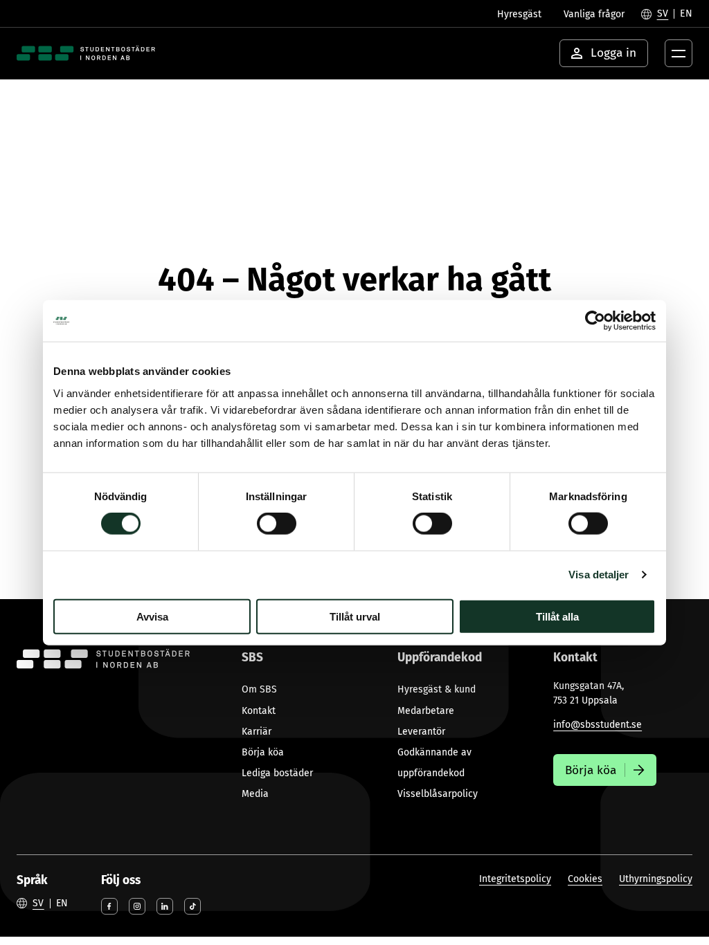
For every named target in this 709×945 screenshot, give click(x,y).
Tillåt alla (557, 616)
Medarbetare (425, 711)
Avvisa (152, 616)
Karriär (256, 731)
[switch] (276, 524)
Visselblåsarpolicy (437, 794)
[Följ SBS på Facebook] (109, 906)
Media (255, 794)
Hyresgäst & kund (436, 689)
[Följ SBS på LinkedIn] (164, 906)
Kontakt (259, 711)
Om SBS (259, 689)
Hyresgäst (519, 14)
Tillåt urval (355, 616)
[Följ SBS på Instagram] (137, 906)
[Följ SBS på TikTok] (192, 906)
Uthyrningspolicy (655, 879)
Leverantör (421, 731)
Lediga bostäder (277, 773)
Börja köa (263, 752)
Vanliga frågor (594, 14)
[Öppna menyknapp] (678, 53)
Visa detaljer (598, 574)
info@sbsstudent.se (597, 725)
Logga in (613, 53)
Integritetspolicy (515, 879)
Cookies (585, 879)
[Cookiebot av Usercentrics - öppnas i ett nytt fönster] (595, 321)
